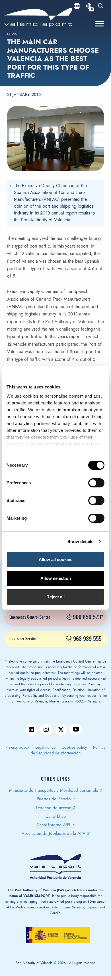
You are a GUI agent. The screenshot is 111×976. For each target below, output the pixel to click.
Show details (80, 541)
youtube (76, 730)
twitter (61, 730)
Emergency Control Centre (56, 617)
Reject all (55, 596)
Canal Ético (56, 816)
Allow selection (55, 578)
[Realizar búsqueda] (101, 6)
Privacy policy (17, 748)
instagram (46, 730)
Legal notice (45, 748)
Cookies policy (74, 748)
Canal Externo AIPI (53, 825)
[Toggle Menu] (99, 24)
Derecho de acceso (53, 808)
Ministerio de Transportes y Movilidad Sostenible (53, 790)
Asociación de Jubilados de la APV (53, 833)
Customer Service (55, 639)
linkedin (31, 730)
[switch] (99, 484)
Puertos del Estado (54, 799)
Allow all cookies (55, 559)
